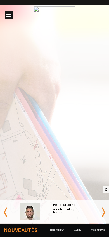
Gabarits (98, 230)
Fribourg (67, 124)
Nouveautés (20, 230)
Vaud (34, 124)
